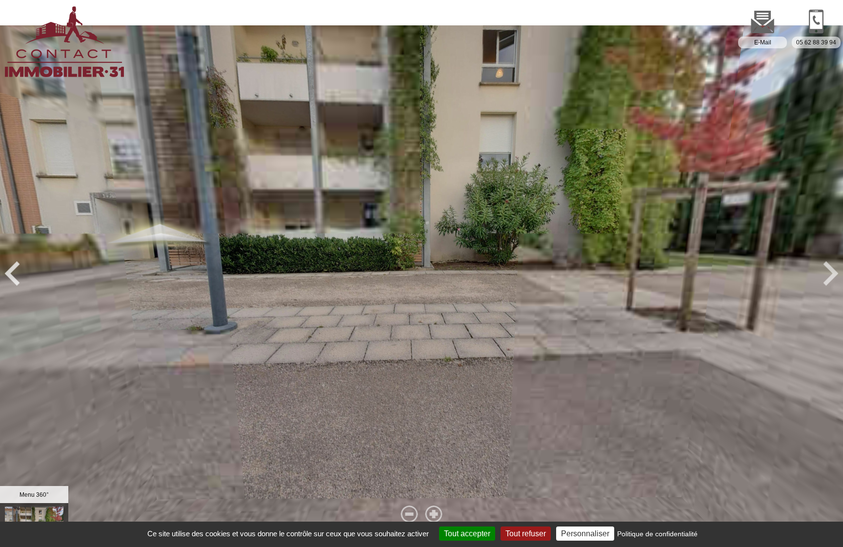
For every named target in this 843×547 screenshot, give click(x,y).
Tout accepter (467, 533)
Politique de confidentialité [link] (657, 534)
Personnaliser (585, 533)
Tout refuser (525, 533)
